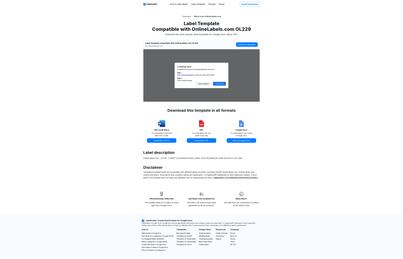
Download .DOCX (161, 140)
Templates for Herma (184, 244)
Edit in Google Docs (241, 140)
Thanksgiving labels (206, 239)
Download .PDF (202, 140)
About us (233, 236)
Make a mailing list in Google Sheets (154, 242)
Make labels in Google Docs (152, 233)
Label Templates (198, 4)
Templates (186, 16)
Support (218, 239)
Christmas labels (205, 233)
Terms (232, 242)
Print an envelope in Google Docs (153, 250)
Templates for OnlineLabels (186, 242)
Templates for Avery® (184, 236)
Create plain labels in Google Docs (154, 244)
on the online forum (241, 205)
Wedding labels (204, 236)
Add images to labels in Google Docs (155, 247)
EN (231, 244)
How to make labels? (179, 4)
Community (220, 236)
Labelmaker (151, 4)
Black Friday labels (205, 242)
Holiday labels (204, 244)
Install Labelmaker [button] (249, 4)
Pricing (221, 4)
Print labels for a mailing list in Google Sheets (158, 236)
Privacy (232, 239)
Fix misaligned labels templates (153, 239)
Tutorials (212, 4)
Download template (246, 44)
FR (235, 244)
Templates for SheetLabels (186, 239)
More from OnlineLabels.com (207, 16)
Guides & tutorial (221, 233)
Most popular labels (183, 233)
